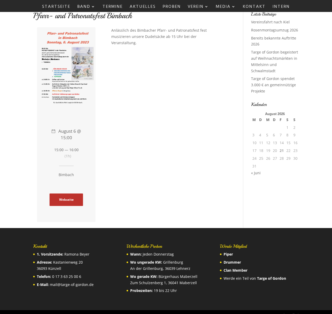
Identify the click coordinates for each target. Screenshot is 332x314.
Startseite (56, 7)
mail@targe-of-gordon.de (72, 284)
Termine (112, 7)
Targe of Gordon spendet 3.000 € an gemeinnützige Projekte (273, 84)
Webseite (66, 199)
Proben (172, 7)
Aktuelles (143, 7)
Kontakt (254, 7)
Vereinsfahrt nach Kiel (270, 21)
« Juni (256, 172)
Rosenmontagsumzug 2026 (274, 30)
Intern (281, 7)
